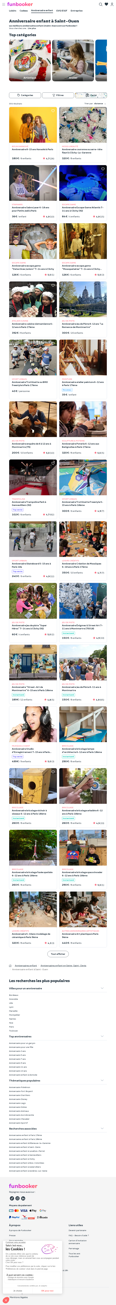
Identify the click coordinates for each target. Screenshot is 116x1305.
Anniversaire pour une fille (21, 1047)
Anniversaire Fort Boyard (21, 1091)
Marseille (13, 1011)
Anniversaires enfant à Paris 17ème (25, 1135)
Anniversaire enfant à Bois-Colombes (26, 1163)
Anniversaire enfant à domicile (23, 1075)
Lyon (11, 1007)
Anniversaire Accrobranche (21, 1115)
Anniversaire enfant (42, 10)
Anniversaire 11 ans (18, 1067)
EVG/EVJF (61, 10)
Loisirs (12, 10)
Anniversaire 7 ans (17, 1059)
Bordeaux (13, 995)
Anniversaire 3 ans (17, 1051)
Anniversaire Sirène (18, 1107)
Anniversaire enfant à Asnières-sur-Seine (28, 1171)
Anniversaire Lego (17, 1103)
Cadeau (24, 10)
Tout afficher (58, 954)
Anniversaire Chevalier (19, 1119)
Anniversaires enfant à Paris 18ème (25, 1139)
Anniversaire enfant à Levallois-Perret (27, 1151)
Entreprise (76, 10)
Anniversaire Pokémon (19, 1087)
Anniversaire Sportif (18, 1123)
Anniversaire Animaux (19, 1111)
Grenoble (13, 999)
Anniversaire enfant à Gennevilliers (25, 1155)
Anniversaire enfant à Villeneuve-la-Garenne (30, 1143)
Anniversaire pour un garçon (22, 1043)
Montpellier (14, 1015)
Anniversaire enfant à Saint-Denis (24, 1147)
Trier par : (93, 103)
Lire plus (32, 28)
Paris (11, 1026)
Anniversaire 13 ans (18, 1071)
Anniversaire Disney (18, 1099)
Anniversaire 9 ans (17, 1063)
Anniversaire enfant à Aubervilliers (25, 1167)
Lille (11, 1003)
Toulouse (13, 1030)
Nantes (12, 1019)
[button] (106, 4)
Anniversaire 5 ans (17, 1055)
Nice (11, 1023)
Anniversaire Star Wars (19, 1095)
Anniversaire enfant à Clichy (22, 1159)
